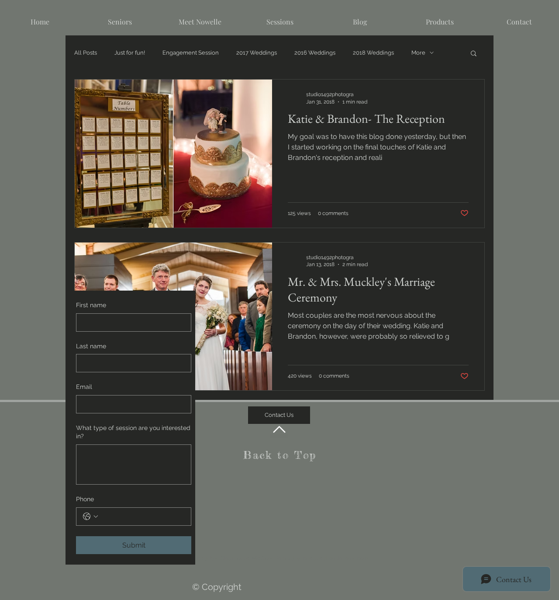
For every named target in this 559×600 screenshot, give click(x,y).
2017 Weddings (256, 52)
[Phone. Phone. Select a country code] (90, 516)
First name (91, 305)
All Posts (85, 52)
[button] (473, 54)
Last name (91, 346)
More (418, 52)
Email (84, 386)
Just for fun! (129, 52)
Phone (85, 499)
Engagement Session (190, 52)
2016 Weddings (314, 52)
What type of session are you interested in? (133, 432)
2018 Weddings (373, 52)
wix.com (357, 558)
